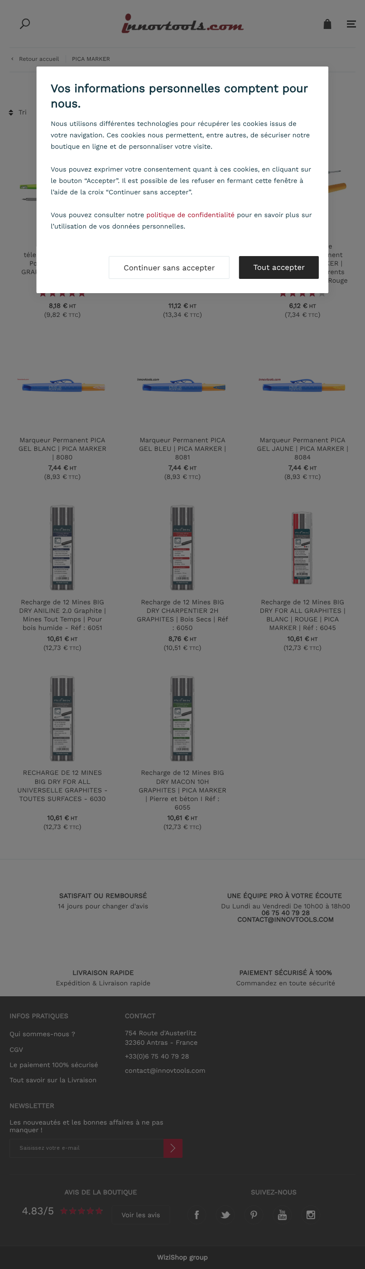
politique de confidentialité (190, 215)
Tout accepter (279, 267)
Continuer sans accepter (169, 267)
